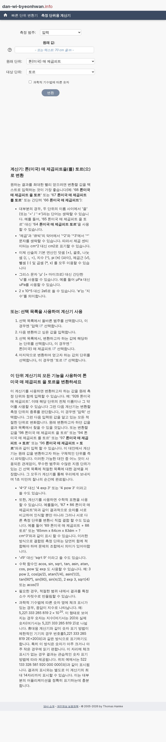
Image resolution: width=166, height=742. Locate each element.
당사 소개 (48, 706)
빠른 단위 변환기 (24, 15)
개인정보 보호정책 (67, 706)
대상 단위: (14, 72)
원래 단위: (14, 61)
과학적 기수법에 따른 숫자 (51, 82)
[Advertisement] (50, 133)
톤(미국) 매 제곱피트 (35, 349)
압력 (35, 326)
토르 (59, 360)
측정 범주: (28, 32)
